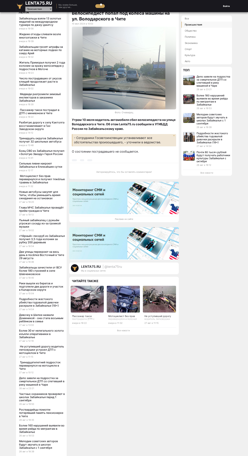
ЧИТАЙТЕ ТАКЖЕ (85, 281)
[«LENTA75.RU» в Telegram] (164, 269)
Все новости (123, 330)
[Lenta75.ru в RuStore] (161, 269)
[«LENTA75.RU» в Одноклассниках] (171, 269)
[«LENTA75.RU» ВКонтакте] (168, 269)
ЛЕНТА (24, 12)
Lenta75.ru (38, 3)
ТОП (186, 70)
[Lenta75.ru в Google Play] (157, 269)
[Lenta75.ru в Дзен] (174, 269)
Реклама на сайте (124, 219)
